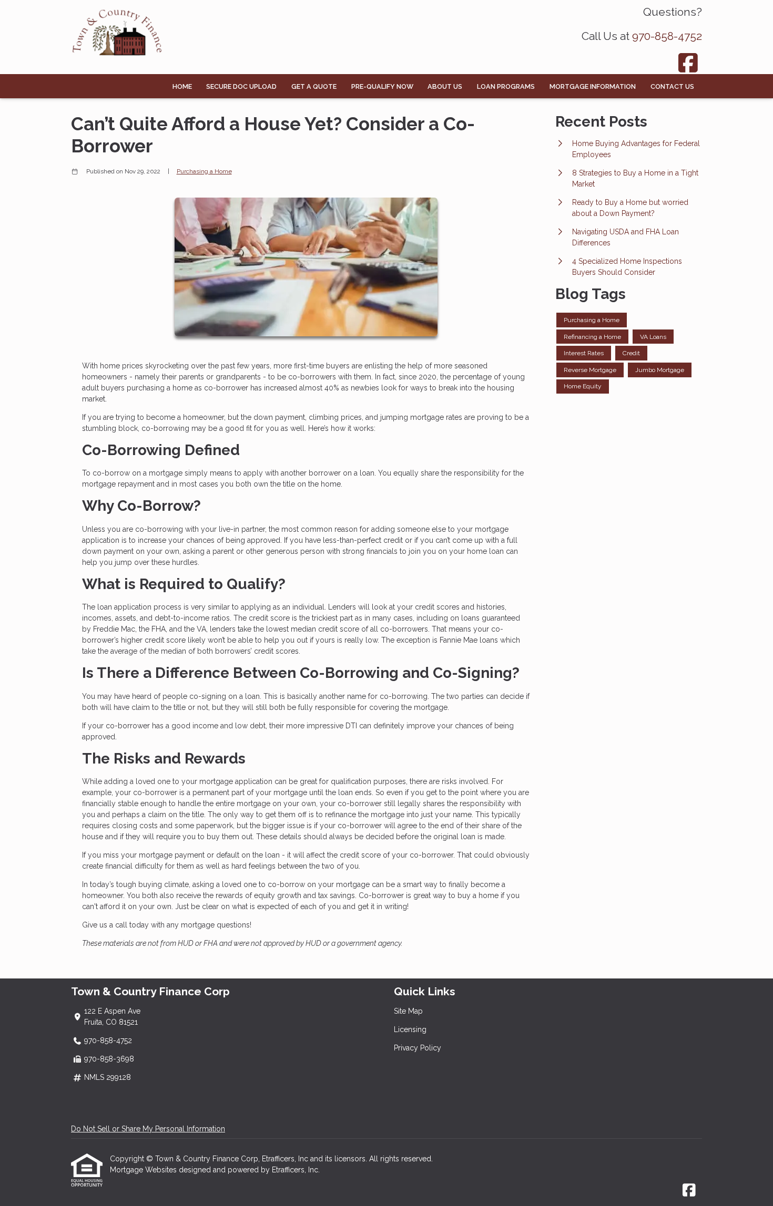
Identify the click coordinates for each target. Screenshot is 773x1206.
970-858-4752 (667, 36)
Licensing (410, 1029)
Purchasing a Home (204, 171)
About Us (445, 86)
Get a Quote (314, 86)
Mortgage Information (593, 86)
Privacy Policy (417, 1048)
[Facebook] (689, 62)
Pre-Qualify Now (382, 86)
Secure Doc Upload (241, 86)
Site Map (408, 1011)
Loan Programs (506, 86)
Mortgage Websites (144, 1170)
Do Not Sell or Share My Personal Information (148, 1129)
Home (182, 86)
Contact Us (672, 86)
